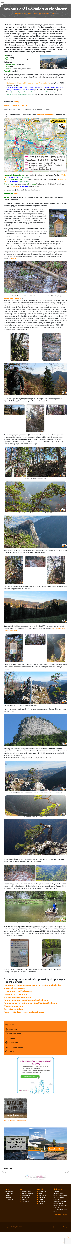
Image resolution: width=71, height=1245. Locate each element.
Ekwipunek (13, 1029)
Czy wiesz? (25, 1214)
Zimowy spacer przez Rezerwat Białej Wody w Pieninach (30, 1003)
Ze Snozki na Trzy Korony (15, 994)
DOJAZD (6, 105)
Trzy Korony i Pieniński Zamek (18, 991)
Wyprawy (29, 13)
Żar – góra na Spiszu (13, 1009)
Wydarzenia (9, 1205)
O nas (40, 1207)
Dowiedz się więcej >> (60, 1228)
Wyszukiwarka (26, 1208)
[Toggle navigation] (2, 2)
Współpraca (42, 1214)
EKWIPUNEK (15, 105)
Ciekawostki (13, 1043)
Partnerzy (42, 1210)
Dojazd (11, 1025)
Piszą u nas (42, 1205)
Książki (7, 1208)
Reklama (41, 1216)
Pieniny (16, 102)
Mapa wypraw (26, 1205)
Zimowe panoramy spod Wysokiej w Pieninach (26, 1000)
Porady (24, 1212)
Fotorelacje (9, 1212)
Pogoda (12, 1038)
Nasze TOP (8, 1207)
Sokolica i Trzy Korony (14, 988)
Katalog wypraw (27, 1207)
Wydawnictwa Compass (45, 114)
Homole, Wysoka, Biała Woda (18, 997)
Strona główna (20, 13)
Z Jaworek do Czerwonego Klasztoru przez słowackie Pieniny (32, 985)
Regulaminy (42, 1208)
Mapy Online (26, 1210)
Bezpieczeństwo (15, 1034)
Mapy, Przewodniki (16, 1047)
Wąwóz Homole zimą (13, 1006)
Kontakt (41, 1212)
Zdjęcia (11, 1051)
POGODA (24, 105)
